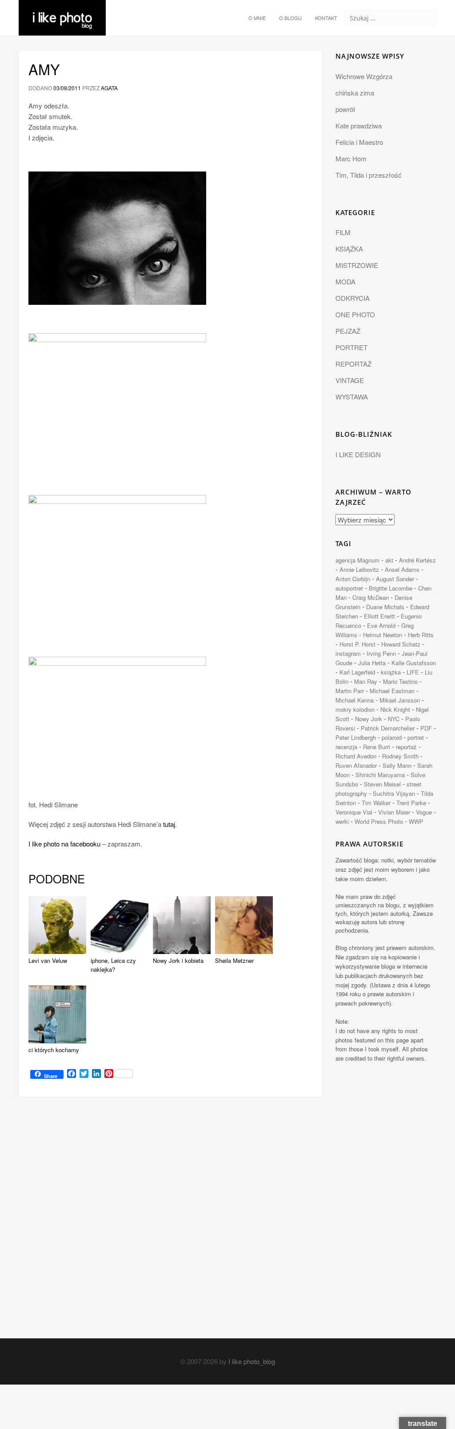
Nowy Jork (368, 718)
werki (342, 821)
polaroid (392, 737)
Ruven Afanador (356, 765)
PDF (426, 728)
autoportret (349, 588)
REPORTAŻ (353, 363)
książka (391, 672)
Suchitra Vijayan (394, 793)
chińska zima (354, 92)
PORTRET (351, 347)
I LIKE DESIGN (358, 454)
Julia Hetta (372, 663)
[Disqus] (170, 1225)
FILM (343, 232)
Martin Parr (349, 691)
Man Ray (365, 681)
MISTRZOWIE (356, 265)
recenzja (346, 746)
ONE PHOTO (355, 314)
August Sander (395, 579)
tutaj (169, 824)
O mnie (257, 17)
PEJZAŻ (347, 330)
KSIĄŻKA (349, 248)
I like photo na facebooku (64, 843)
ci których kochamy (53, 1050)
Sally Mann (397, 765)
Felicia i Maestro (359, 142)
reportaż (406, 746)
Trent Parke (411, 802)
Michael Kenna (354, 700)
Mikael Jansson (399, 700)
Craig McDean (370, 597)
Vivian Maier (394, 812)
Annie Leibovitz (359, 569)
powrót (345, 109)
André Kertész (417, 560)
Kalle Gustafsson (413, 663)
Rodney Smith (400, 756)
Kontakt (326, 17)
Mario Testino (400, 681)
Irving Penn (381, 653)
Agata (109, 88)
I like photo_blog (251, 1361)
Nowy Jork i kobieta (178, 960)
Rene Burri (376, 746)
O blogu (290, 17)
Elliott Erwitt (379, 616)
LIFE (413, 672)
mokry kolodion (355, 709)
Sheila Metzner (234, 960)
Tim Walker (376, 802)
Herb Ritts (421, 635)
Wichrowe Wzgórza (363, 76)
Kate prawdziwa (358, 125)
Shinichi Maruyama (380, 774)
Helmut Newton (382, 635)
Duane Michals (385, 607)
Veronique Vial (353, 812)
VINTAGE (349, 380)
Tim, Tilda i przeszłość (368, 175)
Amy (44, 69)
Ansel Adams (402, 569)
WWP (416, 821)
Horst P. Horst (357, 644)
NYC (393, 718)
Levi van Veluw (47, 960)
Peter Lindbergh (355, 737)
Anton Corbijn (352, 579)
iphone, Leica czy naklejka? (113, 965)
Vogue (424, 812)
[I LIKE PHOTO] (62, 11)
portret (415, 737)
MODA (345, 281)
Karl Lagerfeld (357, 672)
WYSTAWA (351, 396)
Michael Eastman (392, 691)
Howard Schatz (400, 644)
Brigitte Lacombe (390, 588)
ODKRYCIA (352, 298)
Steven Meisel (382, 784)
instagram (348, 653)
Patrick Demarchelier (388, 728)
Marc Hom (351, 158)
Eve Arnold (381, 625)
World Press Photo (379, 821)
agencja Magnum (357, 560)
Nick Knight (395, 709)
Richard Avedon (355, 756)
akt (389, 560)
